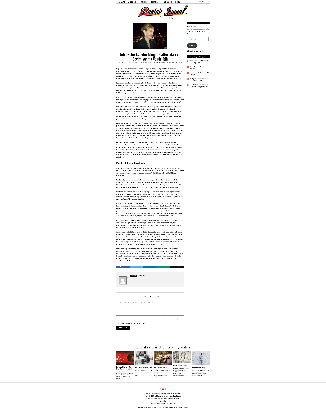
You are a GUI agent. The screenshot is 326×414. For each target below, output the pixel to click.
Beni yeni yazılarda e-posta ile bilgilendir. (132, 323)
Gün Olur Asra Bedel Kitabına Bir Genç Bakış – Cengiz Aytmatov (199, 86)
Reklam (181, 407)
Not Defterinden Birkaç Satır (143, 368)
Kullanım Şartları (173, 407)
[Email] (205, 2)
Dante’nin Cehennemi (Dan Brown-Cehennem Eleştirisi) (124, 368)
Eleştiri (131, 62)
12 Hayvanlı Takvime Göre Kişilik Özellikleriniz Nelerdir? (199, 80)
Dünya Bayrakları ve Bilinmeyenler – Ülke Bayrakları (199, 62)
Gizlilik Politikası (163, 407)
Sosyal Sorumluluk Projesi (150, 407)
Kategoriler (132, 1)
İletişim (177, 1)
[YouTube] (202, 2)
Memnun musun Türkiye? (199, 367)
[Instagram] (200, 2)
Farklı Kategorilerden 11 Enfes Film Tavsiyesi (200, 74)
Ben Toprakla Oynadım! (160, 368)
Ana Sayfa (121, 1)
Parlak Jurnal (154, 403)
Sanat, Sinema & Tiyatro (143, 62)
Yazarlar (144, 1)
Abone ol (192, 45)
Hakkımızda (154, 1)
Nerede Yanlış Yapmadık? (180, 366)
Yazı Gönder (168, 1)
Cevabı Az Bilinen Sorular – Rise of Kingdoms (200, 68)
